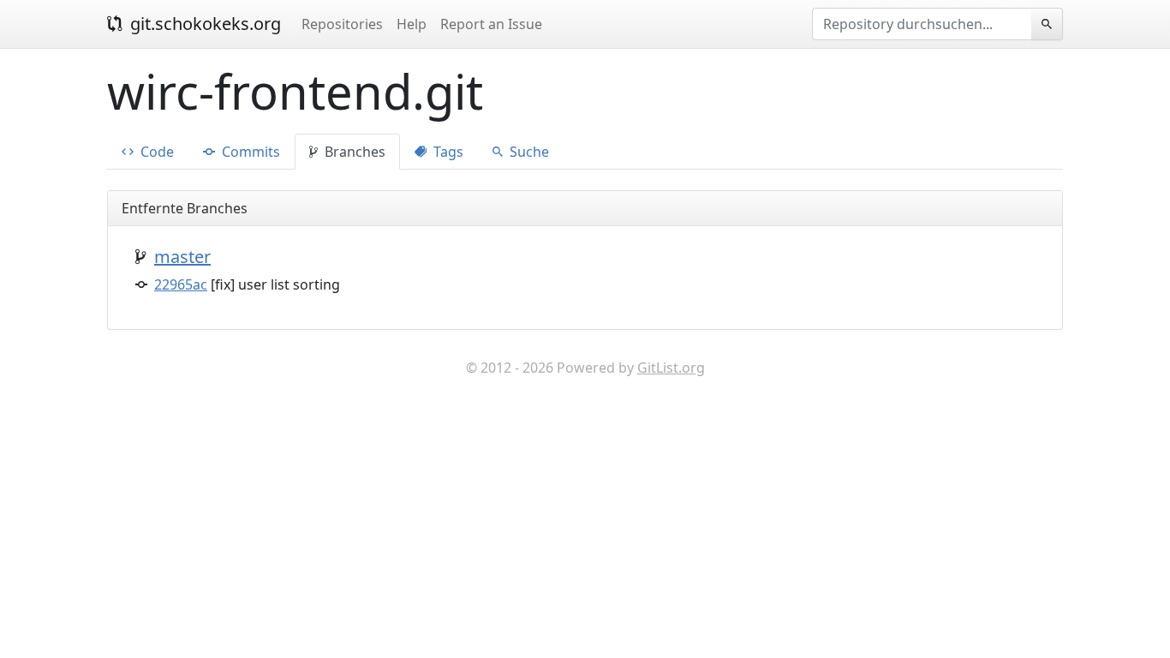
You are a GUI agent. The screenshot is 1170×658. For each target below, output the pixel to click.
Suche (527, 151)
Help (412, 24)
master (182, 256)
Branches (353, 151)
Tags (446, 151)
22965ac (180, 284)
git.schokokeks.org (203, 23)
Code (155, 151)
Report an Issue (491, 24)
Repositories (342, 24)
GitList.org (671, 367)
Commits (249, 151)
